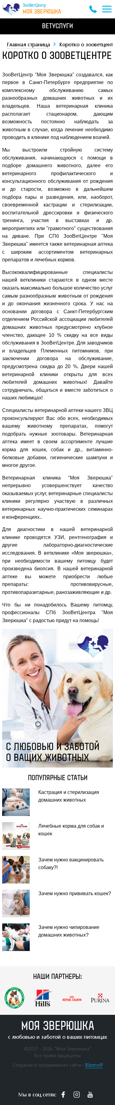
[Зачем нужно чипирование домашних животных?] (19, 937)
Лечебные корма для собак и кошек (71, 830)
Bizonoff (94, 1065)
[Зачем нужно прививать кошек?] (19, 903)
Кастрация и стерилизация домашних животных (68, 796)
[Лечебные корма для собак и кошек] (19, 836)
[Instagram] (76, 1094)
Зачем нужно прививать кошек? (74, 893)
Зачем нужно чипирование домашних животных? (68, 931)
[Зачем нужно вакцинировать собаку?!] (19, 870)
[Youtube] (90, 1094)
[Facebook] (63, 1094)
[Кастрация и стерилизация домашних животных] (19, 802)
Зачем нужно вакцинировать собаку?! (71, 863)
